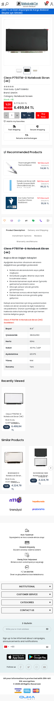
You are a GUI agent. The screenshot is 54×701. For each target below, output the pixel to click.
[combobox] (6, 646)
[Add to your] (27, 220)
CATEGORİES (27, 602)
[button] (7, 42)
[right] (50, 468)
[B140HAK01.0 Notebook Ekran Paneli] (13, 458)
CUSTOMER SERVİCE (27, 594)
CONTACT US (27, 610)
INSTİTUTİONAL (27, 586)
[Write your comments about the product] (19, 220)
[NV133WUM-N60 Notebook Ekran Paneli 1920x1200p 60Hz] (40, 458)
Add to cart (29, 115)
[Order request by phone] (41, 220)
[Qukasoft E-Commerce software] (27, 698)
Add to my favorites (15, 121)
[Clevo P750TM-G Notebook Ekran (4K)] (13, 399)
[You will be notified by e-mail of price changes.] (34, 220)
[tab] (15, 230)
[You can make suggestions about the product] (48, 220)
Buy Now (43, 115)
